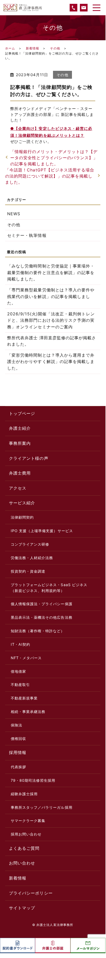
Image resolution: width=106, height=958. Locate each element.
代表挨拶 (18, 767)
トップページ (22, 413)
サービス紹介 (22, 502)
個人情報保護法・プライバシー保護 (41, 604)
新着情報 (32, 48)
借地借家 (18, 671)
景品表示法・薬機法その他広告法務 (41, 617)
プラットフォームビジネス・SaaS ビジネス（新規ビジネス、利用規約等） (49, 588)
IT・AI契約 (20, 644)
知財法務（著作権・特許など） (38, 631)
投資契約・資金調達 (28, 571)
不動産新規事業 (24, 698)
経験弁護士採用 (24, 794)
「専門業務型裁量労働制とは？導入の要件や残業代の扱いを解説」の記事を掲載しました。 (50, 296)
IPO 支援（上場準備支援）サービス (42, 531)
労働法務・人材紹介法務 (32, 558)
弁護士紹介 (20, 428)
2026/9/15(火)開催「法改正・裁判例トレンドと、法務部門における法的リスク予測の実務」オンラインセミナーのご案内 (51, 320)
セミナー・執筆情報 (27, 235)
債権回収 (18, 738)
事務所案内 (20, 443)
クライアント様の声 (28, 458)
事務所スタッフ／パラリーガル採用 (41, 807)
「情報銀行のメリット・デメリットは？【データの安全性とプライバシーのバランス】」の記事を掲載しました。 (54, 157)
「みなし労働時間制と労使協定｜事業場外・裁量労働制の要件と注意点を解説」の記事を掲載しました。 (50, 272)
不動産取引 (20, 684)
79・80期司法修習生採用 (33, 780)
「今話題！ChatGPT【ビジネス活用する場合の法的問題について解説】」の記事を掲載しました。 (49, 176)
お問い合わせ (22, 863)
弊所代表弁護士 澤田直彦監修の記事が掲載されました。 (51, 341)
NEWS (13, 213)
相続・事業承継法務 (28, 711)
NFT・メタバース (26, 658)
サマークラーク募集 (28, 820)
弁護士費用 (20, 473)
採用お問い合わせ (26, 834)
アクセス (17, 488)
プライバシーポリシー (31, 893)
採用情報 (17, 752)
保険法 (16, 725)
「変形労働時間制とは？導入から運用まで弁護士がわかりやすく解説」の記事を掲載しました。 (50, 362)
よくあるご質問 (24, 848)
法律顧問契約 (22, 517)
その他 (55, 48)
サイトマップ (22, 907)
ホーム (10, 48)
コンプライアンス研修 (30, 544)
